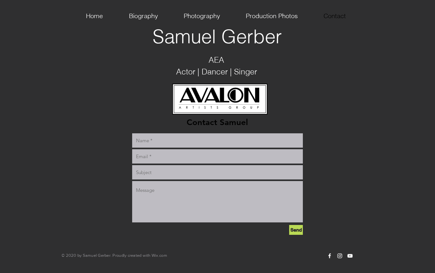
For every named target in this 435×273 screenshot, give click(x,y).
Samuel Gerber (217, 36)
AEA (216, 60)
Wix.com (159, 255)
